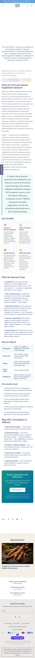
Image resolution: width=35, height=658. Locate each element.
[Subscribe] (31, 611)
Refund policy (8, 623)
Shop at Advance (17, 490)
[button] (27, 5)
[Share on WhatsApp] (22, 519)
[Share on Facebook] (8, 519)
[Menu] (4, 5)
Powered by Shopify (17, 629)
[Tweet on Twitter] (13, 519)
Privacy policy (16, 623)
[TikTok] (19, 617)
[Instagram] (15, 617)
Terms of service (26, 623)
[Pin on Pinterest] (17, 519)
